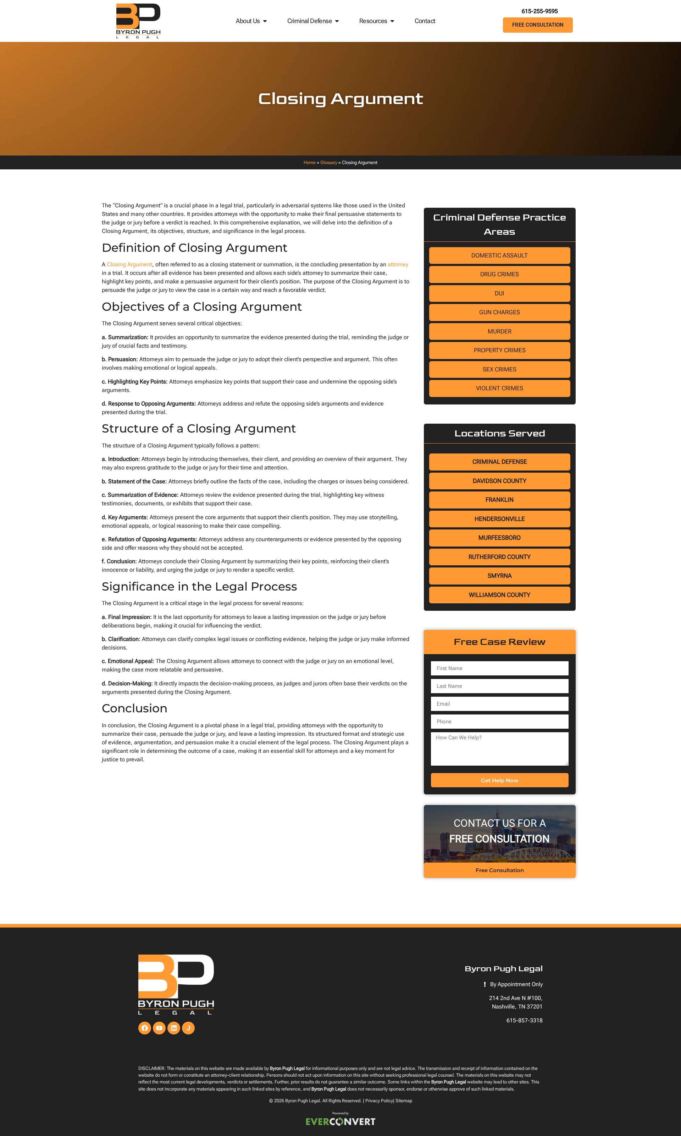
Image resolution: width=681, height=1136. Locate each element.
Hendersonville (500, 518)
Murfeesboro (499, 537)
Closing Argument (129, 264)
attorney (398, 264)
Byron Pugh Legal (302, 1100)
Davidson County (499, 480)
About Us (248, 21)
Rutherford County (500, 556)
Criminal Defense (309, 21)
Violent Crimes (499, 388)
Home (310, 162)
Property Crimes (500, 350)
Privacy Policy (379, 1100)
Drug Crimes (499, 274)
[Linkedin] (173, 1028)
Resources (373, 21)
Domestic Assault (499, 255)
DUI (499, 293)
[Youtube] (159, 1028)
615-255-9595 (540, 11)
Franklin (500, 499)
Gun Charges (499, 312)
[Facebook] (144, 1028)
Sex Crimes (499, 369)
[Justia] (188, 1028)
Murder (499, 331)
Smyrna (500, 575)
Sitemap (403, 1100)
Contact (425, 21)
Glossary (328, 162)
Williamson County (499, 594)
